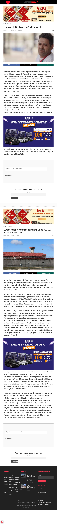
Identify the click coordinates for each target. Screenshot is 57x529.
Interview (11, 477)
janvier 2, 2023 (6, 235)
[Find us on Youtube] (43, 488)
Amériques (6, 477)
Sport (16, 486)
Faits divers (19, 30)
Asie (4, 479)
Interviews (11, 479)
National (16, 475)
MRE (16, 474)
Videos (16, 491)
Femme (11, 474)
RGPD (39, 506)
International (12, 475)
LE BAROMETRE (12, 484)
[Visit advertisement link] (28, 15)
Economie (5, 483)
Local (10, 490)
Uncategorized (18, 489)
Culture (5, 481)
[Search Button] (53, 2)
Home (4, 23)
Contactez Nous (43, 492)
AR (8, 2)
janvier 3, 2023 (6, 30)
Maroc (17, 235)
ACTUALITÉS (9, 23)
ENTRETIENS (6, 485)
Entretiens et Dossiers (5, 488)
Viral (16, 493)
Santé (16, 484)
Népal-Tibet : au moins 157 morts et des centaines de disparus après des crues (31, 488)
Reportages (17, 479)
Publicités (40, 500)
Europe (5, 490)
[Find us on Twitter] (41, 488)
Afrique (5, 475)
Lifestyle (11, 489)
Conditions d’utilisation (43, 504)
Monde (10, 494)
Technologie (17, 487)
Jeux (10, 481)
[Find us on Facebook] (38, 488)
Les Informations (12, 487)
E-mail (28, 192)
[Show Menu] (4, 2)
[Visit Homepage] (31, 2)
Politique (17, 477)
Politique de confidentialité (44, 502)
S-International (18, 482)
